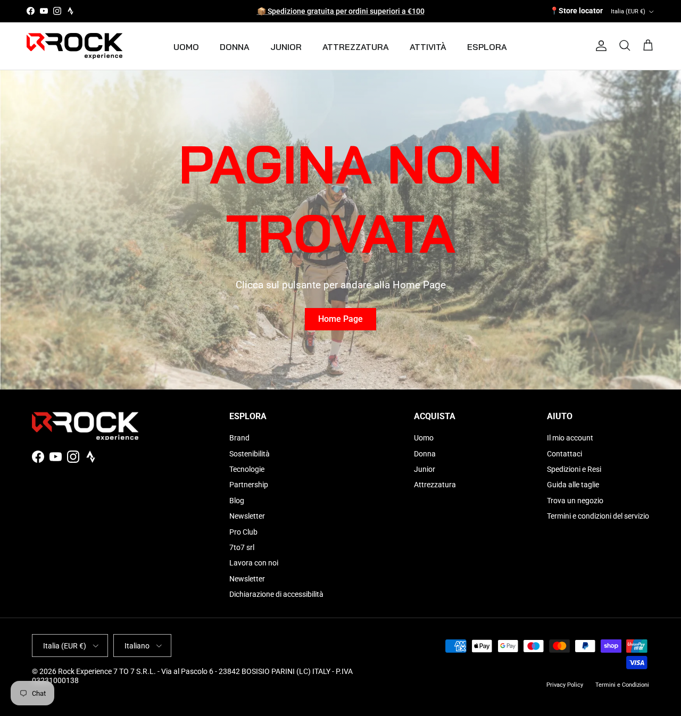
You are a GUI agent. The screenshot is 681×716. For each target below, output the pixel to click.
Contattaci (564, 453)
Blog (236, 500)
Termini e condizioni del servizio (598, 516)
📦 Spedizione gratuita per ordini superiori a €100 (341, 11)
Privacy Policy (564, 684)
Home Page (340, 319)
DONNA (235, 46)
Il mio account (570, 438)
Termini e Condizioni (622, 684)
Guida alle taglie (573, 484)
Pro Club (243, 532)
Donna (425, 453)
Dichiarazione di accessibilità (276, 594)
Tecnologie (246, 469)
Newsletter (247, 516)
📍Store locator (576, 10)
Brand (239, 438)
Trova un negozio (575, 500)
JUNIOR (286, 46)
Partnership (248, 484)
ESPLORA (487, 46)
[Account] (599, 45)
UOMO (186, 46)
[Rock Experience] (74, 46)
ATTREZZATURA (355, 46)
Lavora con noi (253, 563)
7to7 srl (241, 547)
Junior (424, 469)
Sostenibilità (249, 453)
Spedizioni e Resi (574, 469)
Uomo (424, 438)
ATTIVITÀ (428, 46)
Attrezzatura (435, 484)
